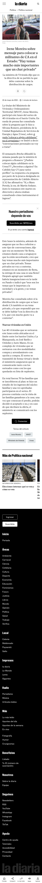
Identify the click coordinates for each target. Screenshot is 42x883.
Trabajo (5, 620)
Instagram (7, 816)
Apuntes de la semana (12, 725)
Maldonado (7, 643)
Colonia (5, 639)
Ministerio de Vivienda (16, 441)
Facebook (7, 820)
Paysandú (7, 647)
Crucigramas (8, 743)
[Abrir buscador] (38, 3)
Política (13, 10)
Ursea (31, 441)
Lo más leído (8, 717)
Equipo (5, 785)
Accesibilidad (8, 848)
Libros (5, 600)
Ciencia (5, 564)
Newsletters (7, 800)
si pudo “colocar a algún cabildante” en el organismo (19, 137)
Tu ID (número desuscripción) (10, 764)
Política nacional (25, 10)
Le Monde (7, 670)
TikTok (5, 824)
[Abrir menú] (4, 4)
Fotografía (7, 735)
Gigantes (6, 678)
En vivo (5, 729)
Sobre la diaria (9, 781)
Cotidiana (6, 568)
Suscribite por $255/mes (21, 223)
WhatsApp (7, 812)
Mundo (5, 604)
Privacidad (7, 852)
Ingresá (31, 230)
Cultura (5, 572)
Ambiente (6, 556)
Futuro (5, 592)
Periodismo (7, 694)
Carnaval (6, 560)
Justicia (5, 596)
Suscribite (10, 524)
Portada (6, 540)
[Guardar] (18, 91)
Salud (5, 616)
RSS (4, 804)
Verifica (5, 624)
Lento (5, 674)
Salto (4, 651)
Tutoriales (6, 844)
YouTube (6, 808)
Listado (5, 759)
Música (5, 698)
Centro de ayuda (10, 840)
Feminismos (7, 588)
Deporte (6, 576)
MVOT (28, 435)
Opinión (5, 608)
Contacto (6, 856)
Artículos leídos (9, 702)
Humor (5, 739)
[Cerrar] (37, 209)
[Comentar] (24, 91)
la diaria (6, 666)
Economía (7, 580)
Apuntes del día (9, 721)
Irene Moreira (16, 435)
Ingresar (10, 517)
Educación (7, 584)
